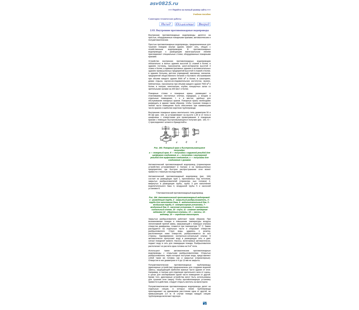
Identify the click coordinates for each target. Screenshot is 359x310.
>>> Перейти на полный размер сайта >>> (189, 10)
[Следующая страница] (204, 25)
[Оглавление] (185, 25)
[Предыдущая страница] (166, 25)
